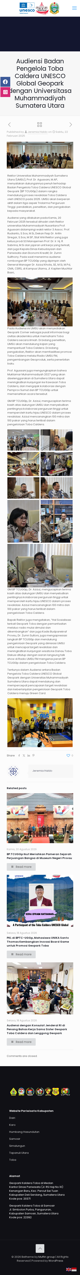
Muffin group (46, 1257)
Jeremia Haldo (38, 132)
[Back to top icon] (40, 1248)
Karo (12, 1125)
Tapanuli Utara (19, 1153)
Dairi (12, 1118)
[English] (69, 1269)
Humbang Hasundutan (24, 1132)
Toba (12, 1160)
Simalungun (17, 1146)
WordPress (55, 1261)
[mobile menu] (74, 8)
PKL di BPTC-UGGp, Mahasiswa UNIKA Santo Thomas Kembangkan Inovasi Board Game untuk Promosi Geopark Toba (38, 942)
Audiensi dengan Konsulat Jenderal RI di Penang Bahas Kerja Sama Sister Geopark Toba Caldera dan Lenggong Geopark (37, 1029)
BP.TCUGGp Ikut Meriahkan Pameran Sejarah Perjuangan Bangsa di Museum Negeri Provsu (39, 856)
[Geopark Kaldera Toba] (40, 8)
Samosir (14, 1139)
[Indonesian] (74, 1269)
